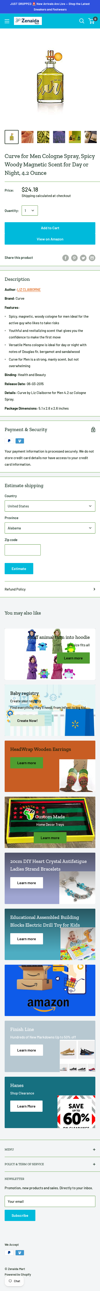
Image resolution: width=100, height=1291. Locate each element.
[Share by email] (92, 257)
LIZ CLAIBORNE (29, 289)
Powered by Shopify (18, 1274)
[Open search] (81, 21)
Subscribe (20, 1215)
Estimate (19, 568)
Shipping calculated (37, 195)
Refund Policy (15, 589)
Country (11, 496)
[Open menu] (7, 21)
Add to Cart (50, 6)
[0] (91, 21)
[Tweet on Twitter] (83, 257)
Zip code (11, 540)
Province (11, 518)
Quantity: (12, 210)
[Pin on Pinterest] (74, 257)
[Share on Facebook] (65, 257)
